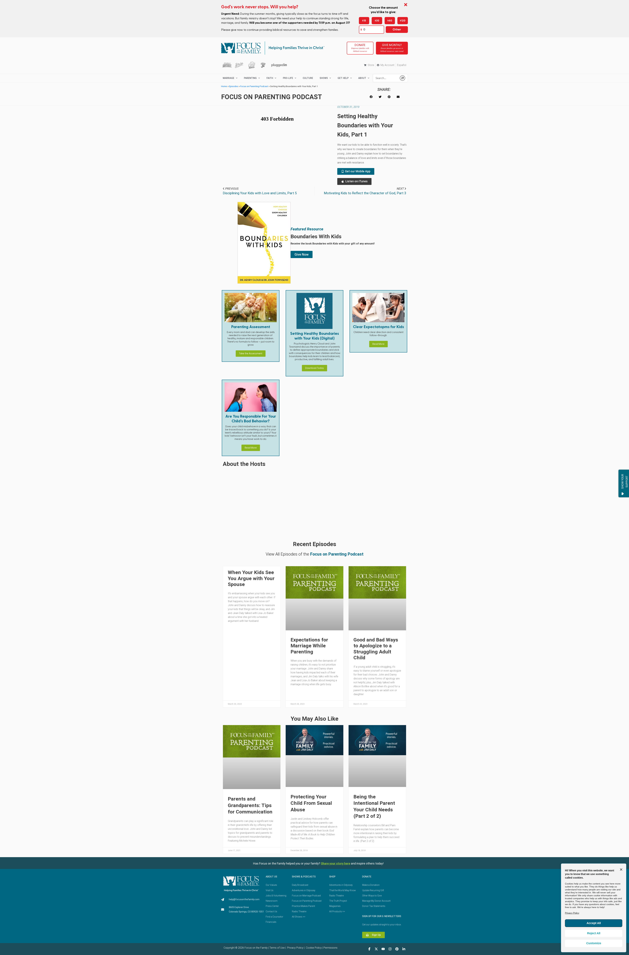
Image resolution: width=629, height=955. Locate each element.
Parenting (250, 78)
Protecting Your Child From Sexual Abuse (311, 803)
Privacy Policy (294, 947)
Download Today (314, 368)
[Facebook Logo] (369, 949)
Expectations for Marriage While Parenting (309, 646)
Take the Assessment (250, 353)
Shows (324, 78)
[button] (371, 96)
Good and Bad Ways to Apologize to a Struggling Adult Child (375, 648)
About (362, 78)
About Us (271, 876)
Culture (308, 78)
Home (224, 86)
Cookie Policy (313, 947)
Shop (332, 876)
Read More (378, 344)
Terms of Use (277, 947)
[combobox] (385, 78)
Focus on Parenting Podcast (254, 86)
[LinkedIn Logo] (403, 949)
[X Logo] (376, 949)
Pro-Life (288, 78)
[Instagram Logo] (390, 949)
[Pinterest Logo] (397, 949)
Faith (270, 78)
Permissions (330, 947)
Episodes (233, 86)
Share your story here (335, 863)
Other (397, 29)
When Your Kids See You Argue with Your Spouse (251, 578)
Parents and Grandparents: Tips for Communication (250, 805)
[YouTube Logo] (383, 949)
